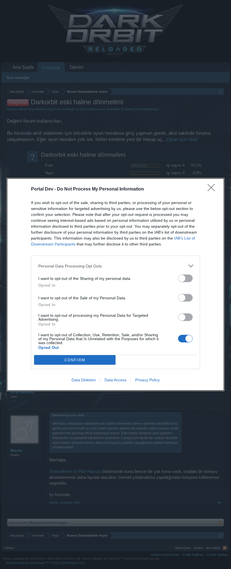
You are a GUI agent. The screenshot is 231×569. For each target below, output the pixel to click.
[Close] (213, 189)
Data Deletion (84, 380)
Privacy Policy (147, 380)
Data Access (115, 380)
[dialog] (115, 284)
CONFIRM (75, 360)
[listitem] (115, 266)
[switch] (185, 278)
